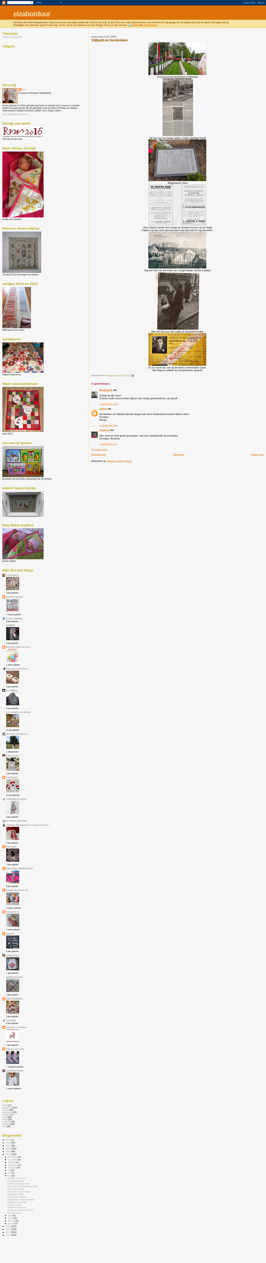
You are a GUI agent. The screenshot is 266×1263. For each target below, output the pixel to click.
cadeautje (7, 1112)
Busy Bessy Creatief (17, 669)
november (12, 1160)
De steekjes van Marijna (18, 712)
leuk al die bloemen (15, 1181)
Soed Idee (11, 1020)
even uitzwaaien (14, 1213)
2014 (8, 1154)
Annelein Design (14, 597)
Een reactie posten (99, 449)
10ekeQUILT (12, 575)
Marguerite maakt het (17, 890)
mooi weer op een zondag (18, 1192)
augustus (12, 1168)
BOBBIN (10, 625)
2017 (8, 1145)
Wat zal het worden (15, 1189)
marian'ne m (12, 912)
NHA (4, 1105)
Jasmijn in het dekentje (17, 1202)
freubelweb (12, 777)
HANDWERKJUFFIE (16, 799)
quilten (5, 1124)
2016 (8, 1148)
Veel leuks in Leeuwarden (18, 1184)
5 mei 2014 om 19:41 (108, 425)
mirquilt (10, 933)
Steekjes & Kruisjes (16, 1027)
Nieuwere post (98, 454)
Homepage (178, 454)
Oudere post (257, 454)
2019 (8, 1140)
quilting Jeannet (14, 977)
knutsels (6, 1122)
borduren (6, 1107)
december (12, 1157)
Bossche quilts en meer (18, 647)
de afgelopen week (15, 1194)
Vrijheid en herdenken (16, 1207)
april (10, 1215)
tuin (4, 1126)
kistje (4, 1119)
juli (9, 1170)
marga (103, 408)
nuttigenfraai (12, 955)
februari (11, 1221)
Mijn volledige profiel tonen (15, 114)
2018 (8, 1143)
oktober (11, 1162)
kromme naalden (14, 1205)
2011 (8, 1232)
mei (9, 1176)
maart (10, 1218)
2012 (8, 1229)
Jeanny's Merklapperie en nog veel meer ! (27, 825)
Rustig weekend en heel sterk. (20, 1210)
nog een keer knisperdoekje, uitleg (22, 1186)
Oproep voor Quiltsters (17, 1197)
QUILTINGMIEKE (14, 999)
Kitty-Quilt (11, 847)
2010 (8, 1235)
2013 (8, 1226)
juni (9, 1173)
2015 (8, 1151)
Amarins (104, 430)
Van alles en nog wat (16, 1178)
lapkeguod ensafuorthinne (19, 868)
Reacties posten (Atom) (119, 461)
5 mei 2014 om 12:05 (108, 404)
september (13, 1165)
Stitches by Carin (15, 1049)
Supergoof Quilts (14, 1070)
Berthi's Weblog (14, 618)
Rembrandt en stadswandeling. (20, 1200)
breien (5, 1110)
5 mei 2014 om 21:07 (108, 444)
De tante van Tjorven (17, 734)
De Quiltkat (12, 690)
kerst (4, 1117)
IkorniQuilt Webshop (16, 821)
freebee (6, 1114)
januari (11, 1223)
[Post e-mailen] (132, 375)
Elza (24, 89)
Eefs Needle (12, 755)
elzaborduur (31, 14)
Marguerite (106, 390)
